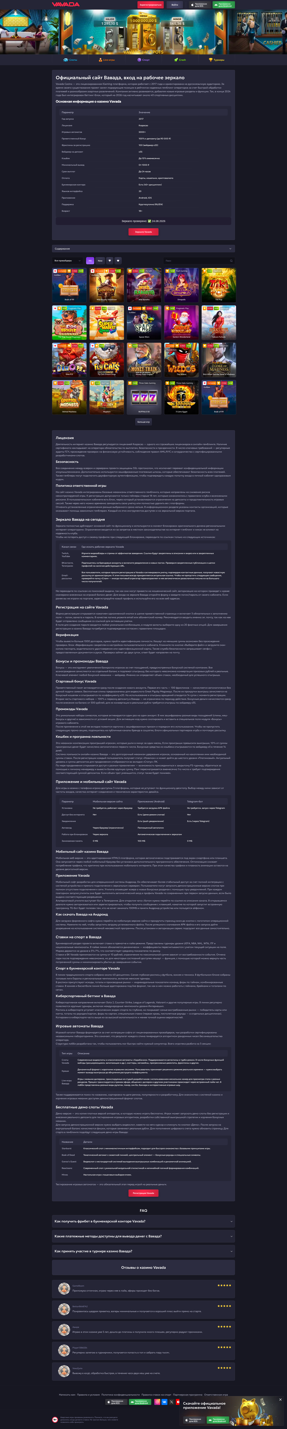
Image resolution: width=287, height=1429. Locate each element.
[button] (3, 32)
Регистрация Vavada (143, 1193)
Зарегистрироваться (150, 4)
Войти (175, 4)
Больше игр (144, 422)
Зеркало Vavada (143, 232)
